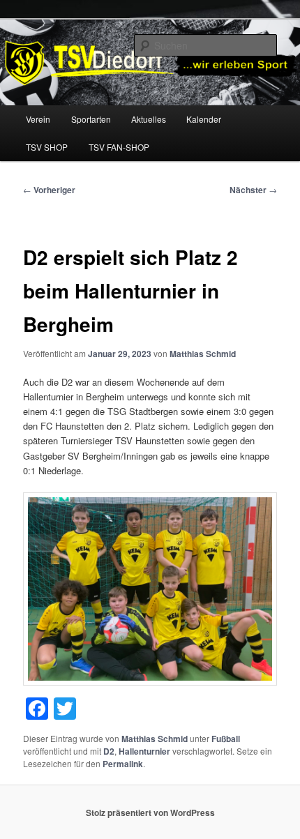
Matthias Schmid (203, 353)
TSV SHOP (47, 147)
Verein (38, 119)
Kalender (203, 119)
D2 (108, 751)
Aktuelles (148, 119)
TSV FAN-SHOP (119, 147)
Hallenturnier (144, 751)
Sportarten (91, 119)
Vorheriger (49, 189)
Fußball (225, 738)
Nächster (253, 189)
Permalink (123, 763)
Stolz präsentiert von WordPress (150, 812)
